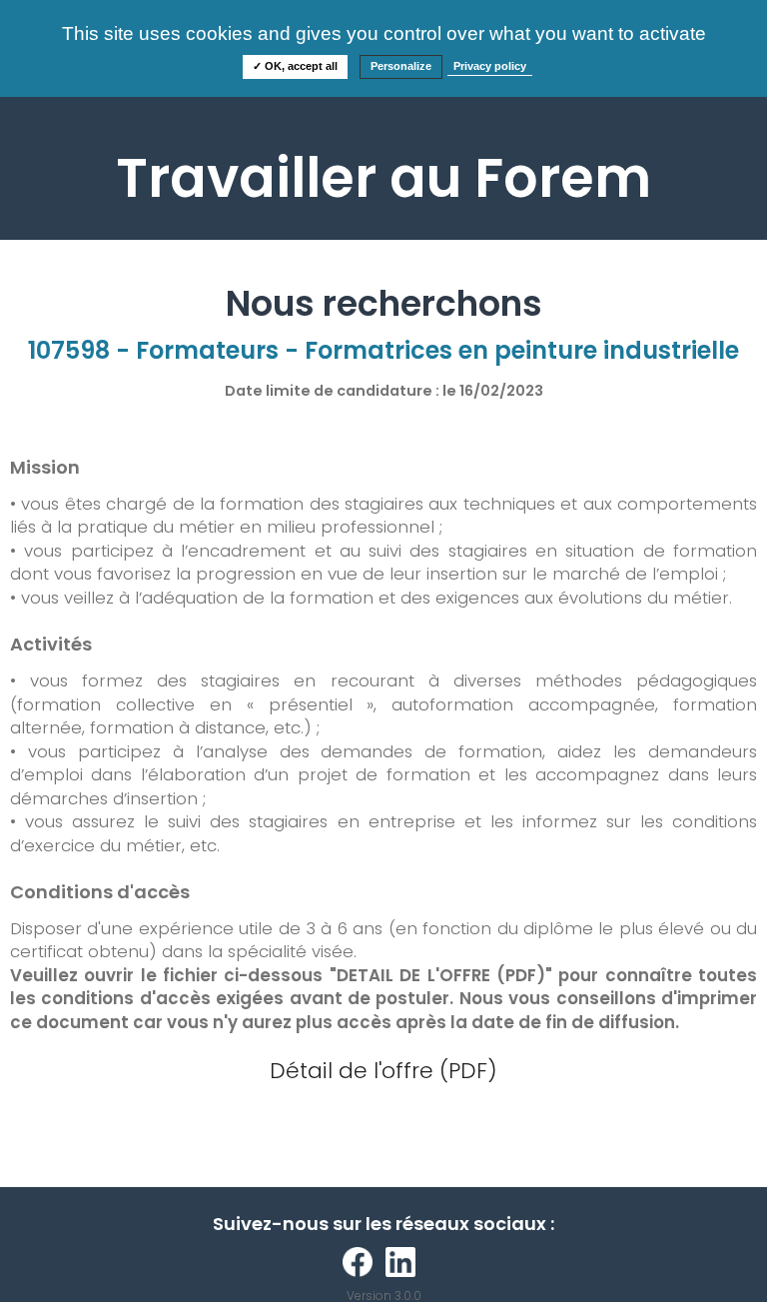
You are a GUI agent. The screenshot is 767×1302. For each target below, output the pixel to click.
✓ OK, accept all (295, 66)
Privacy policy (489, 66)
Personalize (401, 66)
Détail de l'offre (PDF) (383, 1070)
